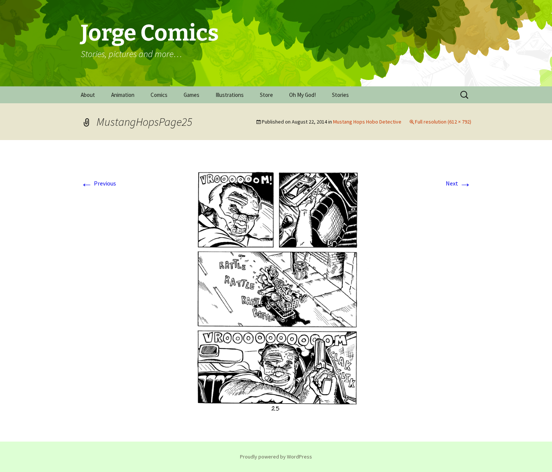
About (88, 94)
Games (191, 94)
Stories (340, 94)
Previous (98, 183)
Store (266, 94)
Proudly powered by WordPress (276, 456)
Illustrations (230, 94)
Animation (122, 94)
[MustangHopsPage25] (276, 290)
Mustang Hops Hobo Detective (367, 121)
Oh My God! (302, 94)
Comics (159, 94)
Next (458, 183)
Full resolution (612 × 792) (443, 121)
